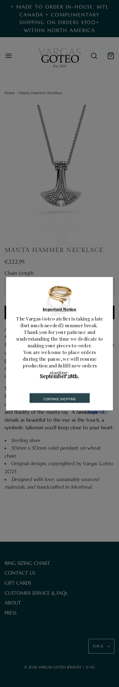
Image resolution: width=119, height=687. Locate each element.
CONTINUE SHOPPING (59, 398)
